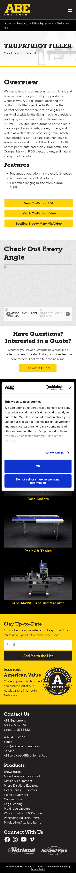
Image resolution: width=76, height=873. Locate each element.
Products (22, 23)
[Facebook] (8, 840)
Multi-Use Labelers (17, 808)
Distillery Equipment (18, 781)
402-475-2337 (14, 737)
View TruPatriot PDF (38, 203)
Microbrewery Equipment (22, 776)
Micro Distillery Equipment (22, 785)
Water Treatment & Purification (25, 813)
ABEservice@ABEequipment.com (27, 755)
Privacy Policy (38, 869)
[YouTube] (24, 840)
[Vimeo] (32, 840)
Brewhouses (12, 772)
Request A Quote (38, 368)
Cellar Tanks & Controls (20, 790)
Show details (55, 452)
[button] (22, 314)
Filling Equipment (42, 23)
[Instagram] (16, 840)
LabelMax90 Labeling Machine (38, 603)
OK (38, 466)
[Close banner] (70, 387)
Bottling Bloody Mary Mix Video (39, 223)
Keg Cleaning (13, 804)
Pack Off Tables (38, 551)
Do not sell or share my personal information (38, 481)
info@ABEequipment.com (22, 746)
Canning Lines (14, 799)
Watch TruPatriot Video (39, 213)
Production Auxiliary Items (22, 822)
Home (8, 23)
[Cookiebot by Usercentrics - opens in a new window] (47, 387)
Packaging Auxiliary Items (22, 818)
